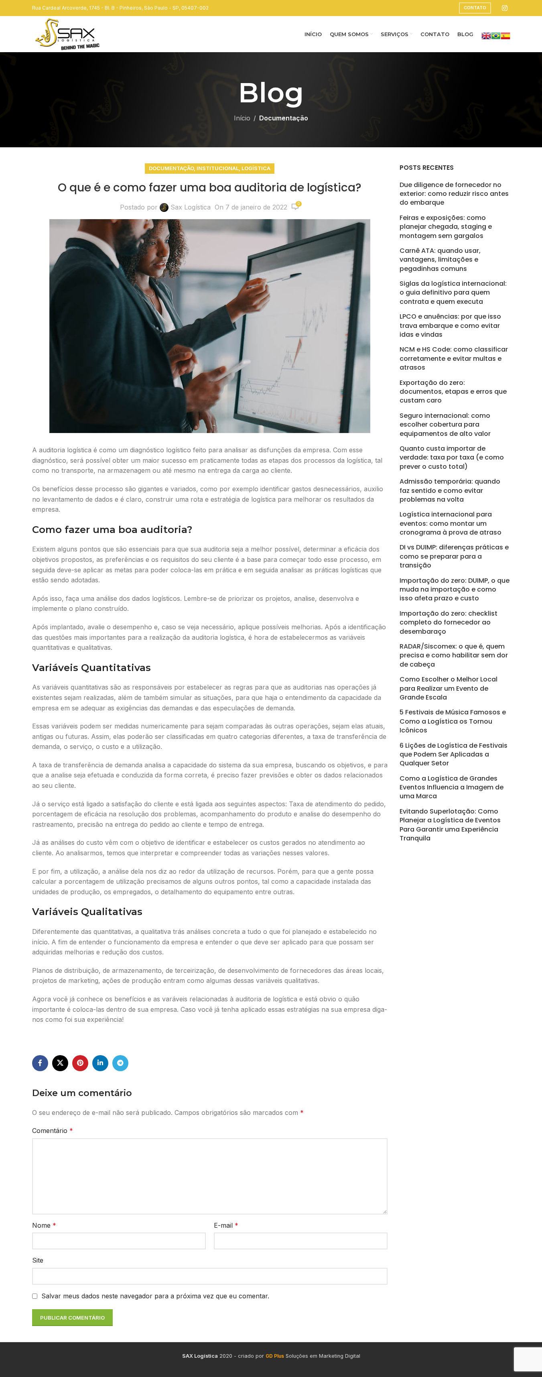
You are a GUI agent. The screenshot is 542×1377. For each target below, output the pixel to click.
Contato (475, 7)
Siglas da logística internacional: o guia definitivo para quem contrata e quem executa (453, 292)
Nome (44, 1225)
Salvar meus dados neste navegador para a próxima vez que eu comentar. (155, 1296)
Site (37, 1260)
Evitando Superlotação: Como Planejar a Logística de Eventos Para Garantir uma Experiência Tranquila (450, 825)
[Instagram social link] (504, 8)
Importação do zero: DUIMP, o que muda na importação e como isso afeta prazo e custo (455, 589)
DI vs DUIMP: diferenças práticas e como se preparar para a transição (454, 556)
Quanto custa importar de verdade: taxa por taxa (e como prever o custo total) (452, 457)
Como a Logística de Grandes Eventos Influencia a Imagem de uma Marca (451, 787)
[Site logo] (67, 33)
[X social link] (60, 1063)
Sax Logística (191, 207)
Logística (256, 168)
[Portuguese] (496, 35)
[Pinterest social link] (80, 1063)
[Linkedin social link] (100, 1063)
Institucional (218, 168)
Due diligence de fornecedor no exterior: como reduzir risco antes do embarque (454, 194)
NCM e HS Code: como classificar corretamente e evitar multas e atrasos (454, 358)
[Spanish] (505, 35)
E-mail (226, 1225)
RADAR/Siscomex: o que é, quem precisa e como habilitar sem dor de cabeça (454, 655)
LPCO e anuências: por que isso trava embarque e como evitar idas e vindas (450, 325)
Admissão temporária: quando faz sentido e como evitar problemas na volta (450, 490)
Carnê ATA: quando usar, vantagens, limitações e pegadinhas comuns (440, 259)
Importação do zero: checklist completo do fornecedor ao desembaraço (448, 622)
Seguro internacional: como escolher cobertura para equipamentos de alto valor (445, 424)
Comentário (52, 1131)
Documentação (283, 118)
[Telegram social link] (120, 1063)
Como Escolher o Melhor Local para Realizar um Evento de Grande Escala (448, 688)
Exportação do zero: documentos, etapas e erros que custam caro (453, 391)
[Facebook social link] (40, 1063)
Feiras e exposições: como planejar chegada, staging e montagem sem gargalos (446, 227)
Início (242, 118)
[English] (486, 35)
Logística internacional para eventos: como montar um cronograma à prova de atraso (450, 523)
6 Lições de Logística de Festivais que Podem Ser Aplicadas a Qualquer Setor (453, 754)
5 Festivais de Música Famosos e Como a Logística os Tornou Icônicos (453, 721)
